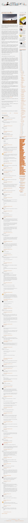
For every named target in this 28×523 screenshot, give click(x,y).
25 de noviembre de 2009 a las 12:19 (8, 292)
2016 (20, 62)
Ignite (23, 170)
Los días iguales (23, 158)
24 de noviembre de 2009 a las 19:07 (8, 163)
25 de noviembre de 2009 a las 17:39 (8, 368)
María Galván (5, 359)
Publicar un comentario (4, 513)
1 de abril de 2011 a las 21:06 (7, 505)
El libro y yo (23, 140)
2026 (20, 52)
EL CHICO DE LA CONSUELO (22, 191)
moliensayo (21, 158)
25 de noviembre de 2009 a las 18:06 (8, 381)
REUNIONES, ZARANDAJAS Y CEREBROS (22, 78)
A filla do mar (5, 300)
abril (21, 130)
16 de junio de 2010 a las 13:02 (7, 463)
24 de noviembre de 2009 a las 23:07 (8, 249)
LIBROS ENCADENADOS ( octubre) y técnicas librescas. (23, 117)
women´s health (23, 174)
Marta (4, 293)
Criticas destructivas (21, 145)
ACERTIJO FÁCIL (22, 102)
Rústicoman (21, 162)
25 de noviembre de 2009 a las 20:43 (8, 421)
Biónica (4, 242)
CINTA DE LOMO (22, 120)
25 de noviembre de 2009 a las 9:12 (8, 262)
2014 (20, 64)
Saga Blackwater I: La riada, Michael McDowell (22, 183)
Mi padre (23, 150)
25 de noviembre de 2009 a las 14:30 (8, 347)
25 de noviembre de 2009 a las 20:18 (8, 407)
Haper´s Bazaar (21, 170)
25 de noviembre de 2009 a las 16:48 (8, 358)
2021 (20, 56)
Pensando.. (21, 140)
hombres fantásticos (21, 151)
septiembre (22, 124)
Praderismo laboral (21, 159)
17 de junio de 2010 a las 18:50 (7, 475)
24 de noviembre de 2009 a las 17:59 (8, 131)
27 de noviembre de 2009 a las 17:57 (8, 449)
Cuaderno (20, 163)
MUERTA (21, 115)
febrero (21, 132)
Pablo (4, 387)
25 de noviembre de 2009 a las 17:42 (8, 373)
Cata (4, 145)
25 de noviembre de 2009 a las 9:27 (8, 270)
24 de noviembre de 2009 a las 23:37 (8, 254)
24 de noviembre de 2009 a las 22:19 (8, 232)
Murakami (21, 171)
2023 (20, 54)
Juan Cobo (5, 132)
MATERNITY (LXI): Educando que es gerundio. (23, 81)
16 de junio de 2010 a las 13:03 (7, 467)
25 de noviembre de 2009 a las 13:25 (8, 308)
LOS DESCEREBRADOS (24, 36)
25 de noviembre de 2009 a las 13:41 (8, 335)
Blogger (19, 519)
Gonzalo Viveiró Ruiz (6, 116)
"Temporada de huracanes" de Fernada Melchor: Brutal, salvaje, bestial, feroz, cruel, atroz (23, 180)
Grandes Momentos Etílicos (22, 152)
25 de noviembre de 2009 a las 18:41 (8, 386)
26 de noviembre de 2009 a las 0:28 (8, 442)
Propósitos (23, 162)
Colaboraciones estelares (22, 160)
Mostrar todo (25, 193)
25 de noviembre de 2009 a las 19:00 (8, 396)
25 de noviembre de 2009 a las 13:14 (8, 299)
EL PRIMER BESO (22, 73)
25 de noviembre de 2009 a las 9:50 (8, 282)
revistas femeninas (21, 173)
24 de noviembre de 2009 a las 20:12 (8, 177)
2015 (20, 63)
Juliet (4, 168)
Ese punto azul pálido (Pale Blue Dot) (22, 187)
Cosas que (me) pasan (14, 519)
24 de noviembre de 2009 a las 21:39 (8, 197)
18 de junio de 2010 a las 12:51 (7, 500)
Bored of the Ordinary (22, 185)
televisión (20, 174)
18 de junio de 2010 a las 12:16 (7, 493)
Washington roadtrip (21, 149)
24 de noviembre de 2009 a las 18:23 (8, 144)
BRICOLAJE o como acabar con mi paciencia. (23, 97)
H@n (4, 250)
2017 (20, 61)
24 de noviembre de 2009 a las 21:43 (8, 206)
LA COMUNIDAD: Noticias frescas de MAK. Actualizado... (23, 92)
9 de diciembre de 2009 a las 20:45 (8, 457)
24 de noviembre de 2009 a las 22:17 (8, 216)
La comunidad (21, 148)
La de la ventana (5, 172)
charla (20, 172)
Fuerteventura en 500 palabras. (22, 169)
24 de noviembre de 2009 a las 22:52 (8, 241)
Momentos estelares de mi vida (22, 139)
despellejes (21, 150)
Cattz (4, 422)
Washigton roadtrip (23, 171)
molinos (4, 364)
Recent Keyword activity (22, 157)
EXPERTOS (22, 119)
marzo (21, 131)
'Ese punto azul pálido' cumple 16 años (22, 188)
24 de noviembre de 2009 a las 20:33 (8, 188)
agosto (21, 125)
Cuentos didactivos (23, 163)
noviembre (22, 72)
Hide (4, 217)
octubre (22, 123)
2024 (20, 53)
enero (21, 133)
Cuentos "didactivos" (21, 147)
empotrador (22, 172)
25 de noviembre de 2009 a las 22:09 (8, 437)
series (23, 173)
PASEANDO (22, 85)
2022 (20, 55)
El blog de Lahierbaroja (22, 182)
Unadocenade (21, 146)
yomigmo (5, 152)
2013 (20, 65)
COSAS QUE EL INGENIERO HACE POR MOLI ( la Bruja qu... (23, 101)
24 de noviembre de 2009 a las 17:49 (8, 119)
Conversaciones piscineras (22, 161)
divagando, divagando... (22, 178)
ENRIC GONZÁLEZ (22, 103)
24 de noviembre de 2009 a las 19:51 (8, 171)
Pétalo (4, 207)
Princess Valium (5, 341)
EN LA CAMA (22, 74)
